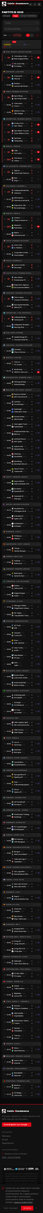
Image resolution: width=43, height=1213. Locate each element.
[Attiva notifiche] (35, 57)
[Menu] (39, 4)
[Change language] (30, 4)
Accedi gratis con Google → (16, 1125)
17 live (18, 35)
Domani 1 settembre (28, 16)
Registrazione (8, 1143)
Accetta (27, 1208)
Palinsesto (6, 1136)
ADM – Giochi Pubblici (11, 1157)
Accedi (5, 1140)
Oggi (15, 16)
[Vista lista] (28, 35)
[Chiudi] (36, 1208)
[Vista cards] (32, 35)
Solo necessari (11, 1208)
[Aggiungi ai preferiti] (39, 52)
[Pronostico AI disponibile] (38, 57)
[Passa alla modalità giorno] (35, 4)
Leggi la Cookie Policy (23, 1202)
